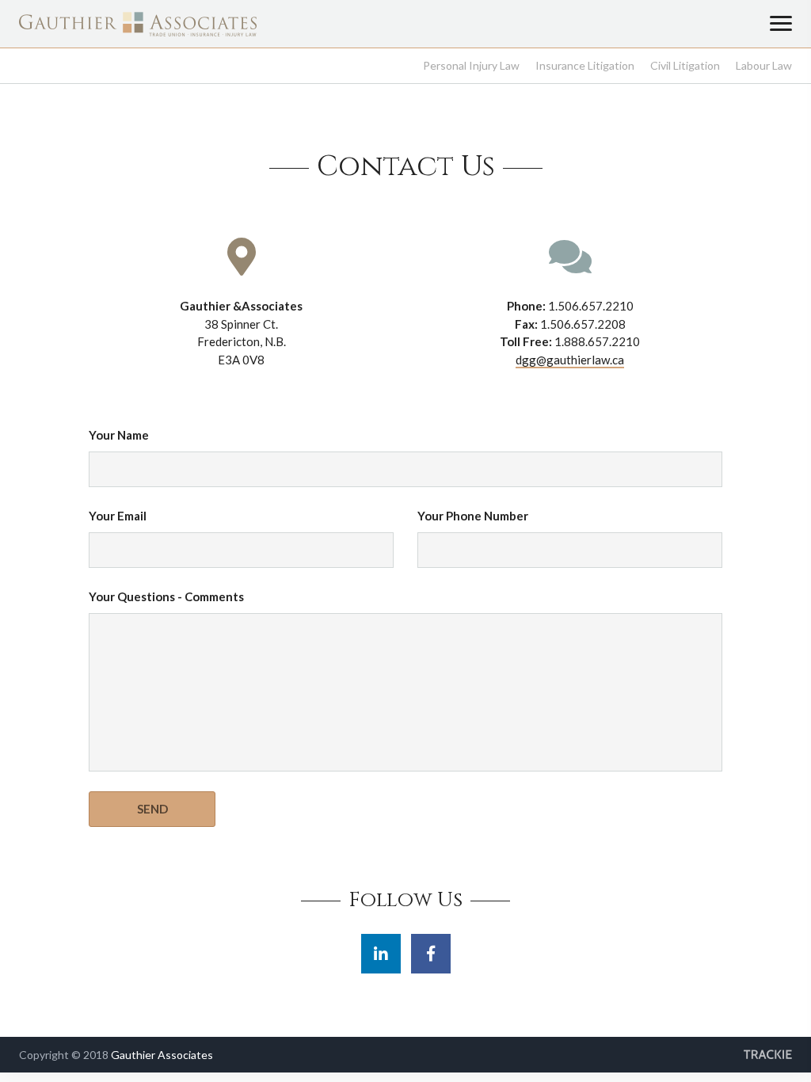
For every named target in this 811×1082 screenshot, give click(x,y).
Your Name (119, 435)
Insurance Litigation (584, 65)
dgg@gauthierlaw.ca (570, 359)
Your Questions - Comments (166, 596)
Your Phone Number (472, 516)
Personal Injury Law (471, 65)
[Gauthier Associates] (138, 32)
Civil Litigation (685, 65)
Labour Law (764, 65)
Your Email (118, 516)
